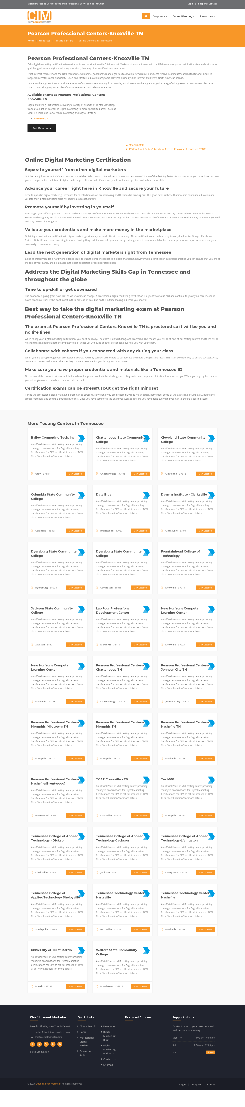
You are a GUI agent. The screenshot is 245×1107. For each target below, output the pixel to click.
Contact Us (109, 1059)
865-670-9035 (136, 145)
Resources (206, 16)
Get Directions (42, 128)
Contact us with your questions (190, 1026)
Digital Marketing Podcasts (109, 1049)
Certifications (54, 3)
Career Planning (182, 16)
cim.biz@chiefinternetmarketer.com (52, 1032)
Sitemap (108, 1064)
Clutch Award (87, 1026)
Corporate (159, 16)
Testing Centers (63, 40)
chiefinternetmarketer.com (48, 1036)
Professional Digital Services (87, 1041)
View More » (41, 118)
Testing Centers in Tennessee (94, 40)
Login (191, 3)
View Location (75, 473)
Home (31, 40)
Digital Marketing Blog (109, 1036)
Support (202, 3)
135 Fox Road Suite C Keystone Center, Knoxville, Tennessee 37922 (167, 149)
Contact (212, 3)
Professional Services (77, 3)
